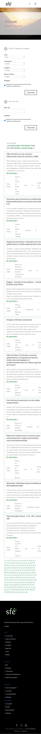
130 (15, 580)
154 (12, 585)
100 (5, 575)
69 (5, 570)
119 (19, 577)
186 (33, 589)
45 (19, 565)
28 (16, 563)
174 (34, 587)
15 (24, 560)
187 (5, 592)
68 (34, 568)
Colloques (8, 671)
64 (25, 568)
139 (5, 582)
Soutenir (8, 645)
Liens (7, 651)
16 (26, 560)
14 (22, 560)
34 (28, 563)
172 (29, 587)
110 (31, 575)
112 (36, 575)
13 (20, 560)
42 (13, 565)
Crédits (6, 626)
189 (10, 592)
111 (33, 575)
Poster (7, 707)
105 (18, 575)
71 (9, 570)
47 (23, 565)
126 (5, 580)
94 (24, 572)
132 (20, 580)
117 (14, 577)
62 (21, 568)
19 (31, 560)
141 (10, 582)
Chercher (31, 92)
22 (5, 563)
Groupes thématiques (12, 674)
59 (15, 568)
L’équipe (8, 697)
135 (28, 580)
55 (7, 568)
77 (20, 570)
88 (11, 572)
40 (9, 565)
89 (13, 572)
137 (33, 580)
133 (23, 580)
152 (7, 585)
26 (13, 563)
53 (35, 565)
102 (10, 575)
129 (13, 580)
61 (19, 568)
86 (7, 572)
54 (5, 568)
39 (7, 565)
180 (18, 589)
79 (24, 570)
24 (9, 563)
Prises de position (11, 677)
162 (33, 585)
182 (23, 589)
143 (15, 582)
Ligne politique (10, 639)
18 (29, 560)
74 (14, 570)
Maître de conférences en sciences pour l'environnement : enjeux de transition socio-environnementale (23, 438)
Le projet (8, 691)
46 (21, 565)
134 (25, 580)
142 (13, 582)
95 (26, 572)
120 (22, 577)
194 (24, 592)
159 (25, 585)
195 (26, 592)
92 (19, 572)
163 (5, 587)
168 (19, 587)
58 (13, 568)
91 (17, 572)
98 (32, 572)
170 (24, 587)
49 (27, 565)
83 (32, 570)
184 (28, 589)
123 (29, 577)
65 (27, 568)
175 (5, 589)
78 (22, 570)
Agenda (8, 648)
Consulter (8, 704)
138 (36, 580)
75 (16, 570)
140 (8, 582)
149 (31, 582)
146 (23, 582)
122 (27, 577)
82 (30, 570)
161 (31, 585)
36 (32, 563)
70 (7, 570)
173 (32, 587)
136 (30, 580)
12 (18, 560)
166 (13, 587)
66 (30, 568)
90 (15, 572)
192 (18, 592)
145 (21, 582)
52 (33, 565)
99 (35, 572)
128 (10, 580)
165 (11, 587)
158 (23, 585)
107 (23, 575)
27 (14, 563)
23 (7, 563)
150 (34, 582)
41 (11, 565)
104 (15, 575)
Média (7, 655)
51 (31, 565)
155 (15, 585)
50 (29, 565)
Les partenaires (10, 694)
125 (34, 577)
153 (10, 585)
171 (27, 587)
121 (24, 577)
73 (13, 570)
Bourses (8, 668)
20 (33, 560)
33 (26, 563)
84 (34, 570)
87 (9, 572)
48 (25, 565)
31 (22, 563)
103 (13, 575)
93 (22, 572)
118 (17, 577)
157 (20, 585)
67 (32, 568)
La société (8, 636)
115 (10, 577)
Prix (6, 665)
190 (13, 592)
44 (17, 565)
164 (8, 587)
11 (17, 560)
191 (16, 592)
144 (18, 582)
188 (8, 592)
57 (11, 568)
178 (13, 589)
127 (8, 580)
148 (29, 582)
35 (30, 563)
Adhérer (8, 642)
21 (35, 560)
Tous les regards (10, 688)
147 (26, 582)
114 (7, 577)
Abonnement (9, 710)
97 (30, 572)
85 (5, 572)
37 (34, 563)
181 (21, 589)
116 (12, 577)
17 (27, 560)
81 (28, 570)
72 (11, 570)
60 (17, 568)
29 (19, 563)
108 (26, 575)
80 (27, 570)
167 (16, 587)
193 (21, 592)
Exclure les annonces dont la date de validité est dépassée (18, 85)
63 (23, 568)
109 (29, 575)
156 (17, 585)
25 (10, 563)
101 (8, 575)
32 (24, 563)
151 (5, 585)
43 (15, 565)
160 (28, 585)
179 (15, 589)
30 (21, 563)
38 (5, 565)
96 (28, 572)
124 (32, 577)
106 (21, 575)
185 (31, 589)
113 (5, 577)
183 (26, 589)
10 (15, 560)
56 (9, 568)
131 (18, 580)
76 (18, 570)
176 (8, 589)
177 (10, 589)
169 (21, 587)
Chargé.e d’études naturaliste (19, 320)
